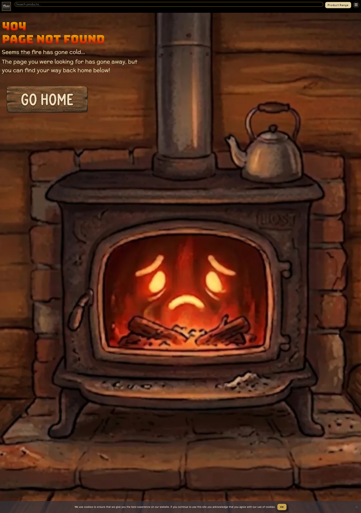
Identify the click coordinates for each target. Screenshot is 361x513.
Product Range (338, 5)
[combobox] (169, 4)
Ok (282, 506)
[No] (356, 507)
